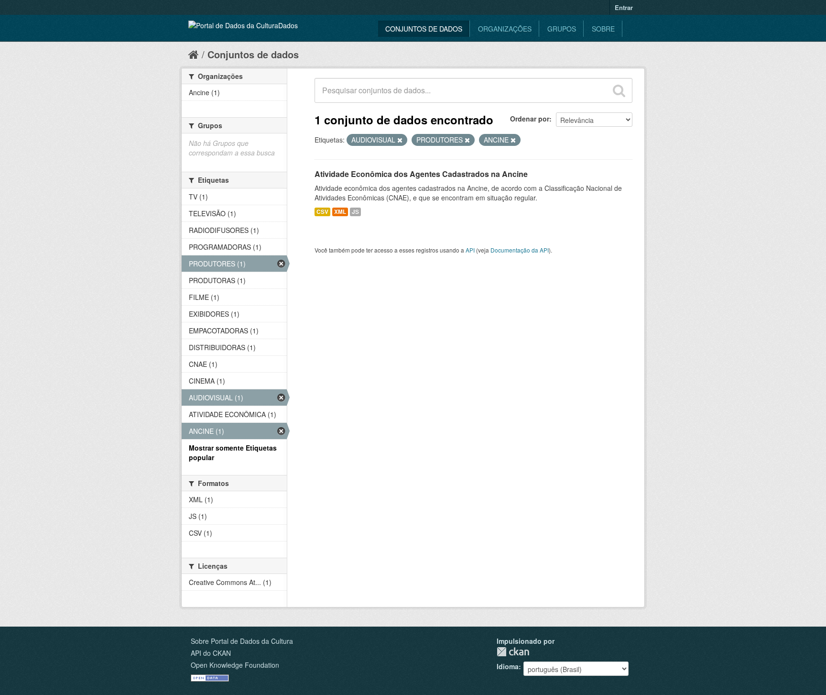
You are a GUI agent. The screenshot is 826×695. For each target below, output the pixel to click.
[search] (619, 90)
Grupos (561, 28)
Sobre (603, 28)
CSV (322, 212)
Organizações (505, 28)
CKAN (513, 652)
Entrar (624, 7)
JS (355, 212)
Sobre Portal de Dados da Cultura (242, 641)
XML (340, 212)
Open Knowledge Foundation (235, 665)
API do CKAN (211, 653)
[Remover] (399, 140)
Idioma (508, 666)
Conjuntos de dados (423, 28)
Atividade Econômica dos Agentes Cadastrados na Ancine (421, 173)
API (470, 250)
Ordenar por (529, 118)
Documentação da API (519, 250)
